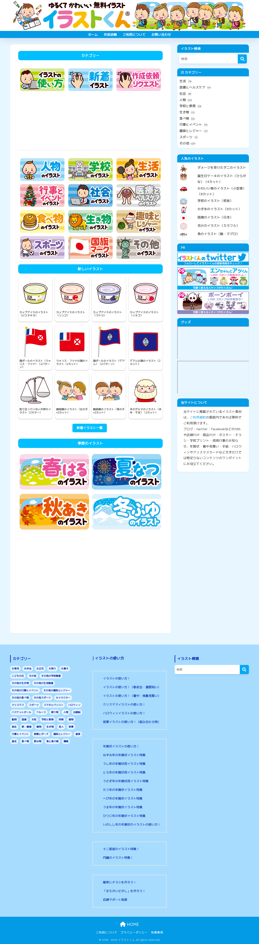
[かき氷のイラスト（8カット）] (213, 205)
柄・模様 (26, 726)
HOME (132, 924)
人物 (185, 100)
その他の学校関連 (51, 675)
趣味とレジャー (193, 131)
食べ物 (187, 118)
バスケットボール (21, 712)
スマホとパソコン (53, 705)
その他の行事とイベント (25, 690)
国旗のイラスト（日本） (215, 217)
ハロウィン (74, 705)
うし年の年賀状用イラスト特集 (124, 764)
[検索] (242, 58)
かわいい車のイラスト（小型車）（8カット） (221, 191)
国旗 (24, 719)
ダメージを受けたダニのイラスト (221, 167)
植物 (38, 726)
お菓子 (64, 668)
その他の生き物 (20, 683)
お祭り (52, 668)
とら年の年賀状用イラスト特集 (124, 772)
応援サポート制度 (115, 900)
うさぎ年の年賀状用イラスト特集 (126, 781)
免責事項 (157, 932)
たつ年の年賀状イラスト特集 (122, 790)
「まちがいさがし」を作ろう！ (124, 891)
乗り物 (54, 712)
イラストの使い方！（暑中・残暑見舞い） (132, 696)
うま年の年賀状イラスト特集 (122, 807)
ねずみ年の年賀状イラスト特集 (124, 755)
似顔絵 (77, 712)
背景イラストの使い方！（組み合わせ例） (132, 722)
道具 (77, 734)
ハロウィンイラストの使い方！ (124, 713)
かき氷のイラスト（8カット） (219, 209)
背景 (71, 726)
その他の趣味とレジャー (57, 690)
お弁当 (27, 668)
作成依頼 (110, 34)
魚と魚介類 (52, 741)
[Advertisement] (90, 122)
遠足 (14, 741)
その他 (187, 143)
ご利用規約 (198, 417)
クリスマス (18, 705)
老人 (61, 726)
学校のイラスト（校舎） (215, 200)
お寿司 (15, 668)
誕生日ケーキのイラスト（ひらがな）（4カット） (221, 179)
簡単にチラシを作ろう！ (119, 882)
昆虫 (14, 726)
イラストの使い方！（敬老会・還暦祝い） (132, 687)
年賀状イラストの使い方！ (121, 746)
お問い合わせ (161, 34)
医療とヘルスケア (195, 87)
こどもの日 (18, 675)
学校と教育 (190, 106)
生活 (185, 81)
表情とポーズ (41, 734)
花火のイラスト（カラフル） (218, 225)
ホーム (93, 34)
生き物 (187, 112)
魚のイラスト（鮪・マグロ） (218, 234)
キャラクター (63, 697)
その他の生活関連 (43, 683)
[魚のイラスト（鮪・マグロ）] (213, 230)
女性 (34, 719)
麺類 (66, 741)
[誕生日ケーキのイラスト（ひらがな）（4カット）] (213, 172)
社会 (185, 93)
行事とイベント (193, 124)
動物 (14, 719)
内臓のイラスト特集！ (118, 858)
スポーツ (188, 137)
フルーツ (41, 712)
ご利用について (134, 34)
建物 (71, 719)
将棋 (61, 719)
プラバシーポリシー (134, 932)
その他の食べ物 (20, 697)
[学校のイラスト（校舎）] (213, 197)
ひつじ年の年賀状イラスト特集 (124, 816)
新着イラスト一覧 (90, 428)
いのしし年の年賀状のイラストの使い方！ (132, 824)
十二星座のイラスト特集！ (121, 849)
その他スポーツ (42, 697)
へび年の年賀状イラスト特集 (122, 798)
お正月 (40, 668)
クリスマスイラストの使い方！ (124, 704)
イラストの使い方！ (116, 678)
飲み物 (37, 741)
